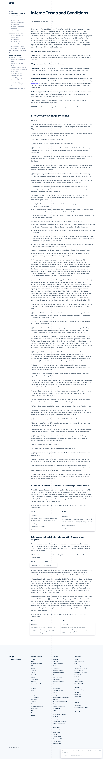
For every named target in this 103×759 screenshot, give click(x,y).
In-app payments (57, 677)
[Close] (100, 751)
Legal (11, 11)
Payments (34, 699)
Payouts (33, 701)
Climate (33, 672)
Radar (32, 704)
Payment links (35, 697)
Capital (33, 668)
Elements (33, 681)
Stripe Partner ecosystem (60, 721)
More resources (79, 683)
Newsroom (78, 694)
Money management (58, 681)
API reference (57, 732)
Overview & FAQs (15, 15)
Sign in (77, 711)
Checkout (34, 670)
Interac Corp (35, 83)
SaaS (54, 686)
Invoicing (33, 688)
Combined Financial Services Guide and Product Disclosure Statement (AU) (19, 69)
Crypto (33, 677)
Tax (32, 710)
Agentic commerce (58, 663)
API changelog (57, 736)
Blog (76, 663)
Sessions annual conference (82, 668)
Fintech (55, 692)
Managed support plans (81, 707)
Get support (78, 705)
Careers (77, 692)
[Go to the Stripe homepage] (11, 657)
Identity (33, 686)
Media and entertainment (60, 701)
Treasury (33, 715)
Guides (76, 659)
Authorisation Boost (36, 663)
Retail (54, 710)
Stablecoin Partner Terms (18, 48)
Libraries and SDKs (58, 739)
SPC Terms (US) (15, 39)
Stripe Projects (57, 741)
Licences (77, 676)
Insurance (55, 699)
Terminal (33, 713)
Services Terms (15, 20)
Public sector (56, 708)
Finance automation (58, 672)
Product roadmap (79, 690)
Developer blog (57, 743)
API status (56, 734)
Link (32, 692)
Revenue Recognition (37, 706)
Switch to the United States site (71, 755)
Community (78, 666)
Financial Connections (37, 684)
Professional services (59, 706)
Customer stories (79, 661)
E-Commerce (56, 668)
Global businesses (58, 675)
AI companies (56, 688)
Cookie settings (79, 681)
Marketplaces (56, 679)
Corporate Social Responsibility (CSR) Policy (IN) (18, 84)
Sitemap (77, 679)
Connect (33, 675)
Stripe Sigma (34, 708)
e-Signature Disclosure (17, 31)
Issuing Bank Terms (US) (17, 44)
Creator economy (58, 690)
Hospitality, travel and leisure (61, 697)
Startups (55, 661)
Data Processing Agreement (17, 50)
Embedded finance (58, 670)
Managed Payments (36, 695)
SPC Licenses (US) (16, 41)
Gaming (55, 695)
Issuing (33, 690)
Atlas (32, 661)
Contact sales (78, 699)
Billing (32, 666)
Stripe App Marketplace (59, 719)
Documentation (57, 730)
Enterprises (56, 659)
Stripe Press (78, 696)
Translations (13, 53)
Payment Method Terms (17, 46)
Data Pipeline (34, 679)
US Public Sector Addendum (17, 88)
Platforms (55, 684)
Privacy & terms (79, 670)
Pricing (33, 659)
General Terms (15, 18)
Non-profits (56, 704)
